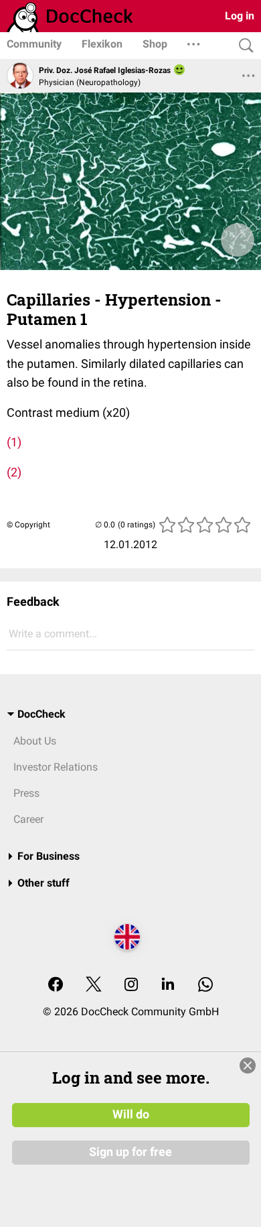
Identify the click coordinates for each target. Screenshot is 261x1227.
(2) (14, 472)
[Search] (243, 46)
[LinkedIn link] (168, 985)
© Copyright (28, 524)
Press (26, 793)
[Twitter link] (94, 985)
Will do (130, 1114)
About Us (34, 740)
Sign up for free (130, 1152)
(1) (14, 442)
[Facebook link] (55, 985)
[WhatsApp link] (205, 985)
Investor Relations (55, 767)
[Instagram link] (131, 985)
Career (28, 819)
